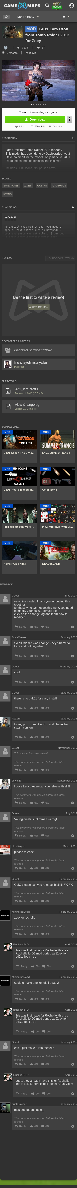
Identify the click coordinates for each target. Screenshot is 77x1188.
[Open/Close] (72, 138)
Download (37, 119)
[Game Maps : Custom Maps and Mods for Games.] (22, 5)
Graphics (59, 185)
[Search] (47, 5)
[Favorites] (6, 17)
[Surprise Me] (66, 16)
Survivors (11, 185)
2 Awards (12, 52)
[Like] (5, 47)
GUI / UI (42, 185)
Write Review (38, 307)
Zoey (27, 185)
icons (7, 194)
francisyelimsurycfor (30, 362)
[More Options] (69, 119)
